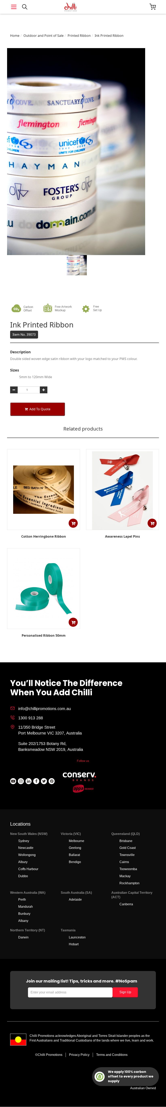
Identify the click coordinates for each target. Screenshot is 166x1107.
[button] (73, 523)
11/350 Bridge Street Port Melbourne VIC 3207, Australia (50, 730)
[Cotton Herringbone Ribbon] (43, 527)
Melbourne (76, 841)
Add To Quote (39, 409)
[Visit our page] (13, 781)
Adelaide (75, 899)
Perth (22, 899)
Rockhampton (129, 883)
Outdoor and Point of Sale (43, 35)
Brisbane (125, 841)
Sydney (23, 841)
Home (14, 35)
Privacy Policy (79, 1054)
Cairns (124, 862)
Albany (23, 920)
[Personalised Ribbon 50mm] (43, 626)
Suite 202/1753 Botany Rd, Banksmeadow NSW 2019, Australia (50, 746)
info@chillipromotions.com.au (44, 708)
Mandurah (25, 906)
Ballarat (74, 855)
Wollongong (27, 855)
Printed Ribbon (79, 35)
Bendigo (75, 862)
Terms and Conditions (112, 1054)
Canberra (126, 904)
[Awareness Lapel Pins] (122, 529)
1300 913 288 (30, 718)
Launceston (77, 937)
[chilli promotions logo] (70, 7)
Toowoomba (128, 869)
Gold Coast (127, 848)
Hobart (74, 944)
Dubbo (23, 876)
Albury (23, 862)
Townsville (127, 855)
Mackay (125, 876)
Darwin (23, 937)
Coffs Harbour (28, 869)
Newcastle (25, 848)
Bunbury (24, 913)
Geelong (75, 848)
